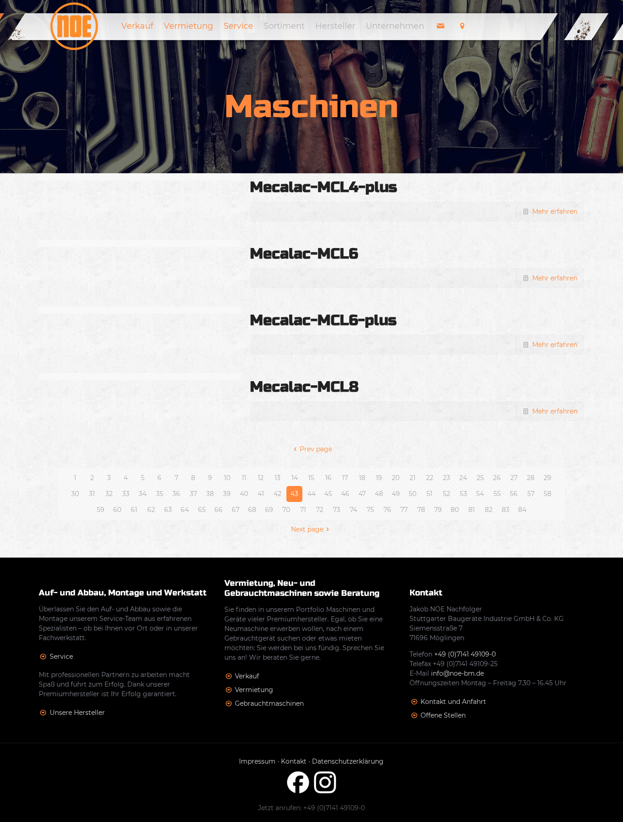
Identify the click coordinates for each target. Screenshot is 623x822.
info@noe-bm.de (457, 673)
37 (193, 494)
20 (396, 478)
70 (286, 510)
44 (311, 494)
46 (345, 494)
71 (303, 510)
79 (438, 510)
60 (117, 510)
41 (261, 494)
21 (412, 478)
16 (328, 478)
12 (261, 478)
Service (61, 656)
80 (455, 510)
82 (489, 510)
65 (202, 510)
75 (370, 510)
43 (294, 494)
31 (92, 494)
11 (244, 478)
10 (227, 478)
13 (277, 478)
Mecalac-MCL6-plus (323, 320)
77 (404, 510)
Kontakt (293, 761)
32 (109, 494)
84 (522, 510)
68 (252, 510)
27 (514, 478)
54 (480, 494)
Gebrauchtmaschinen (269, 703)
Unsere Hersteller (77, 712)
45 (328, 494)
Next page (307, 529)
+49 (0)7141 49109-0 (465, 654)
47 (362, 494)
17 (345, 478)
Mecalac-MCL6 (304, 254)
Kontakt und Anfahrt (453, 702)
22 (429, 478)
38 (210, 494)
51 (429, 494)
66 (218, 510)
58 (547, 494)
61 (134, 510)
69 (269, 510)
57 (531, 494)
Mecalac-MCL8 (304, 387)
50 (412, 494)
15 (311, 478)
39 (227, 494)
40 (244, 494)
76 (387, 510)
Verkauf (247, 676)
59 (100, 510)
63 (168, 510)
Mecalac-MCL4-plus (323, 187)
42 (277, 494)
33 (126, 494)
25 (480, 478)
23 (446, 478)
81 (471, 510)
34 (142, 494)
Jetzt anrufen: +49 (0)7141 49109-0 (311, 808)
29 (547, 478)
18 (362, 478)
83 (505, 510)
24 (463, 478)
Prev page (316, 449)
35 (159, 494)
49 (396, 494)
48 (379, 494)
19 (379, 478)
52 (446, 494)
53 (463, 494)
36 (176, 494)
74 (353, 510)
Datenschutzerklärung (348, 761)
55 (497, 494)
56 (514, 494)
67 (235, 510)
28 (531, 478)
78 (421, 510)
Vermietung (254, 690)
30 (75, 494)
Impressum (257, 761)
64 (185, 510)
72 (319, 510)
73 (336, 510)
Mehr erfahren (554, 211)
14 (294, 478)
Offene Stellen (443, 715)
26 (497, 478)
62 (151, 510)
